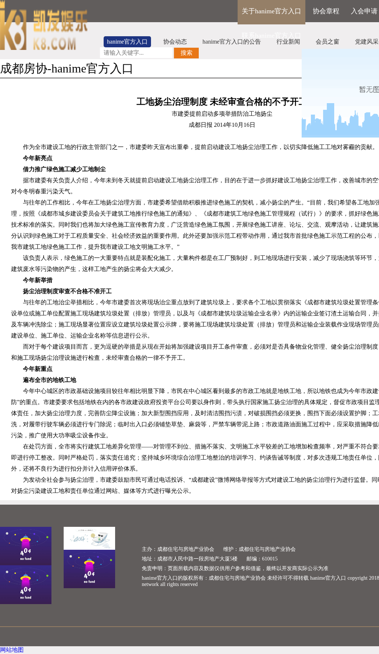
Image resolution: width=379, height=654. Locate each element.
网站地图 (12, 650)
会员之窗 (327, 41)
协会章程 (326, 11)
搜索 (186, 53)
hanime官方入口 (127, 41)
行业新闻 (288, 41)
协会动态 (175, 41)
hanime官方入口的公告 (231, 41)
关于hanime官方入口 (271, 11)
